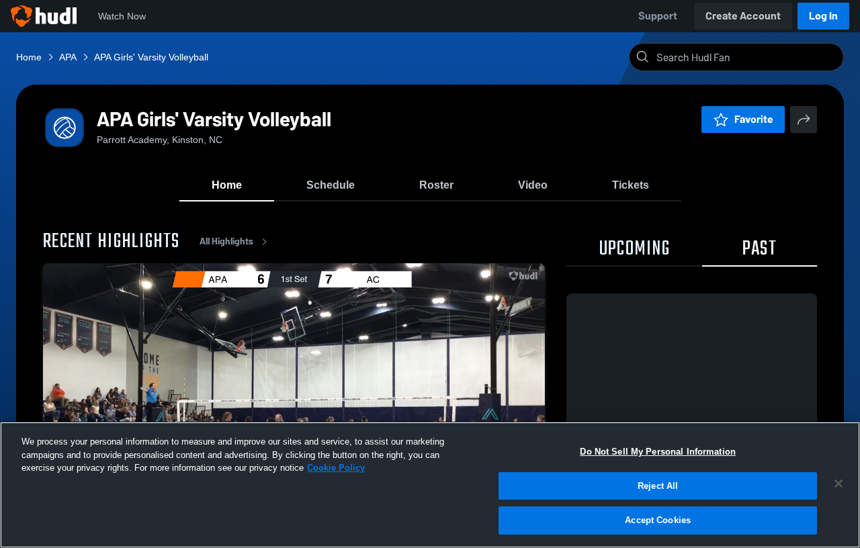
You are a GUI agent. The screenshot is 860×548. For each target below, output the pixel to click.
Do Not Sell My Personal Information (658, 452)
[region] (430, 485)
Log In (823, 16)
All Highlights (226, 241)
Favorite (753, 119)
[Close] (838, 483)
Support (657, 16)
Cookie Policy (336, 468)
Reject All (658, 486)
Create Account (743, 16)
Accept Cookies (658, 520)
